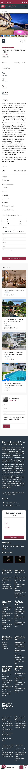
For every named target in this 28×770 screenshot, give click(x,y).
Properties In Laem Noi (20, 723)
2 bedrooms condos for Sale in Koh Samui (7, 615)
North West (5, 644)
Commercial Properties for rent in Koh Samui (20, 657)
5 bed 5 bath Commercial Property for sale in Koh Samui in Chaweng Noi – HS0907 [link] (13, 321)
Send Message (14, 537)
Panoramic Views (8, 184)
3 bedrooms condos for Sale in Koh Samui (7, 620)
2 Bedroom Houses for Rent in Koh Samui (20, 678)
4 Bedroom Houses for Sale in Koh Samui (20, 624)
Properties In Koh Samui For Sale (20, 572)
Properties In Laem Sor (20, 748)
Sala (5, 191)
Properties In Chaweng (7, 723)
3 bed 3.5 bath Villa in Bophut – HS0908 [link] (14, 290)
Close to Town (8, 199)
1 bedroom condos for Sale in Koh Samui (7, 609)
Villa (3, 66)
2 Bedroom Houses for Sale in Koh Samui (20, 613)
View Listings (13, 400)
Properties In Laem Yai (20, 725)
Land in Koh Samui (6, 586)
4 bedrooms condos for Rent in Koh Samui (7, 693)
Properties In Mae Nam (7, 733)
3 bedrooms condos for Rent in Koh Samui (7, 688)
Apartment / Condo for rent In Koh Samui (20, 652)
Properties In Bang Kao (7, 747)
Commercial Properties (7, 588)
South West (5, 648)
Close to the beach (9, 206)
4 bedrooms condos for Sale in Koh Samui (7, 626)
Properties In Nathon (20, 727)
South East (4, 646)
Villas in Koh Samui (6, 584)
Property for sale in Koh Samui (8, 47)
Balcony (6, 188)
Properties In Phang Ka (20, 752)
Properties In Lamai (6, 754)
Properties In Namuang (7, 756)
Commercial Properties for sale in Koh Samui (20, 592)
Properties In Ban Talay (7, 745)
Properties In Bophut (7, 721)
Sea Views (6, 180)
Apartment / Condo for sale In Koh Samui (20, 586)
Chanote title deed (9, 210)
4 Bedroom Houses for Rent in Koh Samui (20, 690)
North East (5, 54)
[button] (26, 6)
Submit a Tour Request (14, 258)
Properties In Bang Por (20, 721)
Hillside (6, 195)
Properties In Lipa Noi (20, 750)
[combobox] (14, 235)
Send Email (6, 426)
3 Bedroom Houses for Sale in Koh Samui (20, 618)
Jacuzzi (6, 202)
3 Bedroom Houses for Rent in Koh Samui (20, 684)
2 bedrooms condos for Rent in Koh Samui (7, 682)
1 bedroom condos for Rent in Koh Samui (7, 676)
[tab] (3, 41)
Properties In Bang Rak (7, 716)
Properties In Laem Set (7, 752)
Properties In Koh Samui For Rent (20, 638)
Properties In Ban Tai (20, 716)
